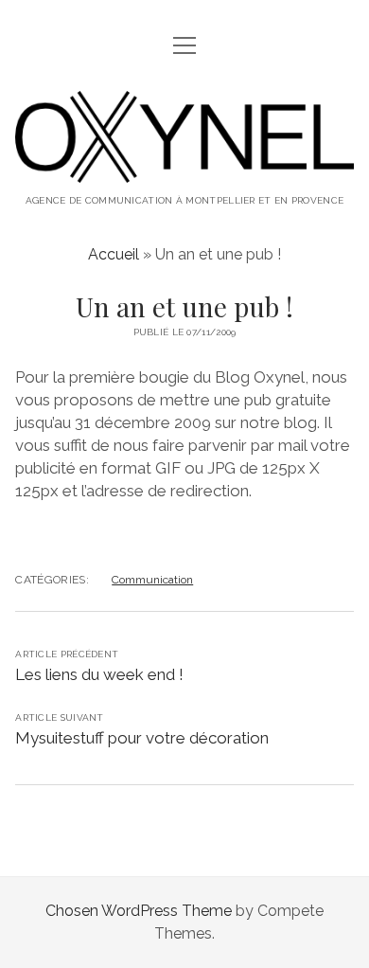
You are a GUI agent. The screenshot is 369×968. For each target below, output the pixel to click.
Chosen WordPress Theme (138, 911)
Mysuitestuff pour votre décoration (142, 737)
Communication (152, 579)
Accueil (113, 254)
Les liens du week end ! (99, 674)
